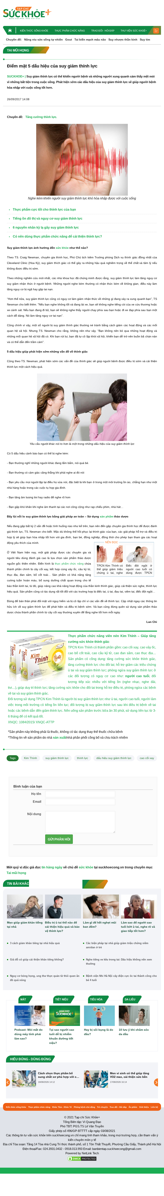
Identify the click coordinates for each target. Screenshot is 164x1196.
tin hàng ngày (52, 867)
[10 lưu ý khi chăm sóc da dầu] (134, 1015)
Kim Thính (30, 758)
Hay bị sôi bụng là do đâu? (98, 1032)
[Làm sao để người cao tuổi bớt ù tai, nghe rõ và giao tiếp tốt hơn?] (139, 907)
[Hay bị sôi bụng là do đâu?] (99, 1015)
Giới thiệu (144, 1107)
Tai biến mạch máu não (90, 39)
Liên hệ (154, 1107)
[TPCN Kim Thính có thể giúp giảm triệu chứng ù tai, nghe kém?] (110, 553)
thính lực (82, 758)
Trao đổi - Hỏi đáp (102, 30)
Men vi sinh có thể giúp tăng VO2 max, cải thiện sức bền (57, 1075)
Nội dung (34, 814)
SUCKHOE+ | (16, 76)
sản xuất (59, 737)
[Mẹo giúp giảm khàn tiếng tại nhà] (25, 907)
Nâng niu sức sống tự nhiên (43, 39)
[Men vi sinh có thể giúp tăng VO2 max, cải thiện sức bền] (24, 1079)
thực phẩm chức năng (69, 563)
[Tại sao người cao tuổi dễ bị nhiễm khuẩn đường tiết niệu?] (64, 1015)
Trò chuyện (102, 1107)
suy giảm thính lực (57, 758)
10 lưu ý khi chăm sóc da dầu (134, 1032)
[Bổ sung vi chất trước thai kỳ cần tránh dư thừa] (96, 1082)
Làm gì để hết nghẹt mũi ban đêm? (99, 924)
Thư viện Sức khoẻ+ (134, 30)
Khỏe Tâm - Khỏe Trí (62, 1107)
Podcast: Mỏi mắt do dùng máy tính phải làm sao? (28, 1034)
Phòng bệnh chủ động (84, 1107)
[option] (46, 1079)
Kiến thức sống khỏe (34, 30)
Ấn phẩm (133, 1107)
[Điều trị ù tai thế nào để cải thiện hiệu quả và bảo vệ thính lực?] (63, 907)
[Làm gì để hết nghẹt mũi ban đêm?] (101, 907)
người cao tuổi (137, 676)
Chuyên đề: (14, 39)
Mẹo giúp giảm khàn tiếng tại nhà (25, 924)
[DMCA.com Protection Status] (82, 1158)
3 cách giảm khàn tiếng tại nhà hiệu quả (35, 943)
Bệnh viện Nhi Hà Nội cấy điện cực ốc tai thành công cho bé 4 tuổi (121, 978)
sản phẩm (106, 516)
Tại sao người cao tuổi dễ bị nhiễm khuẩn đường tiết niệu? (61, 1036)
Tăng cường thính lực (40, 117)
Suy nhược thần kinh (122, 39)
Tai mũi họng (16, 873)
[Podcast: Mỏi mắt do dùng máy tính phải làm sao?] (29, 1015)
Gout (68, 39)
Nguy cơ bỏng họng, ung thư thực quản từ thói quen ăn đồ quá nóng (44, 978)
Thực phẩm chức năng (70, 30)
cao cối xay (147, 758)
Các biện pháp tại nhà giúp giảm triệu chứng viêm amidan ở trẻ (117, 945)
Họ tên (36, 794)
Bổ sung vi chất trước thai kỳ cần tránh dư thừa (130, 1075)
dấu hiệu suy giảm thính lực (113, 758)
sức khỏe (62, 247)
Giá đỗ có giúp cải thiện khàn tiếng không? (37, 959)
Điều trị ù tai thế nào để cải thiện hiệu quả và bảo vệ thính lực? (62, 926)
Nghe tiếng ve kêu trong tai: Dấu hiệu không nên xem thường (119, 961)
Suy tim (145, 39)
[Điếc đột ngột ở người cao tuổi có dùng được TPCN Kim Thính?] (139, 553)
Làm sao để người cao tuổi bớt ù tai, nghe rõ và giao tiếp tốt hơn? (138, 926)
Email (37, 801)
